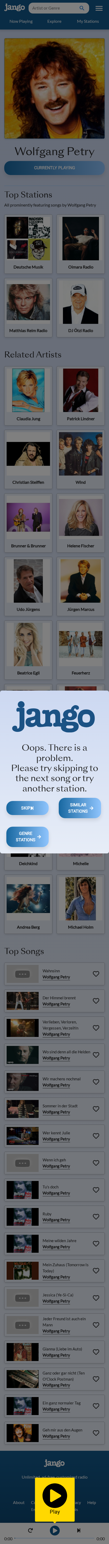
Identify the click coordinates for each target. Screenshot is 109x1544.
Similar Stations (78, 808)
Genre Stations (25, 836)
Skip (25, 808)
